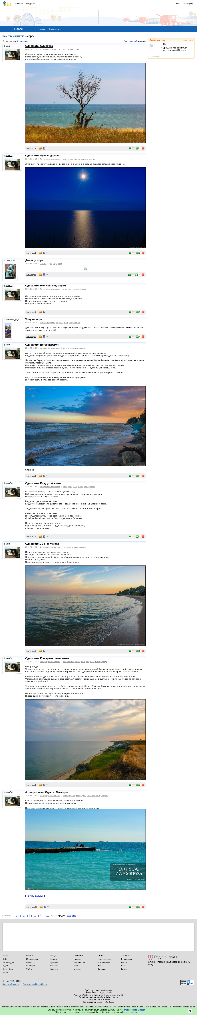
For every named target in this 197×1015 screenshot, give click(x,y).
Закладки (125, 955)
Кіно (123, 966)
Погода (53, 959)
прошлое (77, 49)
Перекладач (8, 962)
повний (142, 41)
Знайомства (157, 40)
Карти (76, 966)
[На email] (40, 148)
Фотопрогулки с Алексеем (50, 49)
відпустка (51, 323)
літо (57, 323)
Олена (166, 44)
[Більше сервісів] (47, 148)
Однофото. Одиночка (39, 45)
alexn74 (9, 46)
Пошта (5, 955)
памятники (91, 795)
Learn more (133, 1012)
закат (83, 662)
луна (70, 159)
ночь (86, 159)
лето (70, 487)
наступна (71, 915)
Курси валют (127, 959)
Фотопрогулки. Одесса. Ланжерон (46, 792)
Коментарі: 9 (31, 275)
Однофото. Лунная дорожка (43, 155)
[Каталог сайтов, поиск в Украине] (187, 981)
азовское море (68, 662)
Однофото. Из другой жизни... (44, 483)
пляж (70, 323)
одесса (83, 795)
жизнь (65, 289)
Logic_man (10, 260)
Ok (190, 1011)
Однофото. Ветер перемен (42, 344)
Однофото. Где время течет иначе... (48, 658)
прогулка (104, 795)
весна (65, 795)
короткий (133, 41)
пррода (104, 662)
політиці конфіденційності (133, 1010)
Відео (5, 966)
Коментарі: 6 (31, 651)
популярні (23, 41)
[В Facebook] (44, 148)
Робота (29, 955)
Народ (29, 962)
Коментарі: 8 (31, 312)
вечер (65, 159)
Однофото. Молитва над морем (45, 285)
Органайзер (7, 969)
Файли (29, 969)
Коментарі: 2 (31, 253)
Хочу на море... (35, 319)
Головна (19, 3)
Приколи (54, 962)
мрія (66, 323)
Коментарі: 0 (31, 536)
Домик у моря (34, 260)
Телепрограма (104, 959)
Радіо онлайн (165, 957)
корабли (71, 795)
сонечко (76, 323)
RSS (4, 959)
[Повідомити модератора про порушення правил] (143, 148)
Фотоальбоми (103, 962)
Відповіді (101, 969)
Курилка (43, 264)
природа (92, 159)
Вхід (178, 3)
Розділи (30, 3)
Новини (100, 966)
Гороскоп (78, 959)
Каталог (101, 955)
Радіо (5, 972)
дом (50, 264)
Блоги (124, 962)
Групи (124, 969)
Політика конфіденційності (35, 984)
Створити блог (54, 29)
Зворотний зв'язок (10, 984)
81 (47, 915)
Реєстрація (189, 3)
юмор (60, 264)
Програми (78, 955)
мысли (70, 49)
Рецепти (54, 969)
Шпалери (30, 966)
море (65, 49)
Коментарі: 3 (31, 337)
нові (15, 41)
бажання (43, 323)
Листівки (54, 966)
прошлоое (82, 547)
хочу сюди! (188, 40)
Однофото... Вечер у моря (42, 543)
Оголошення (32, 959)
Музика (77, 969)
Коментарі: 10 (31, 907)
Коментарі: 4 (31, 148)
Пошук (53, 955)
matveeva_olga (12, 319)
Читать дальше (35, 896)
